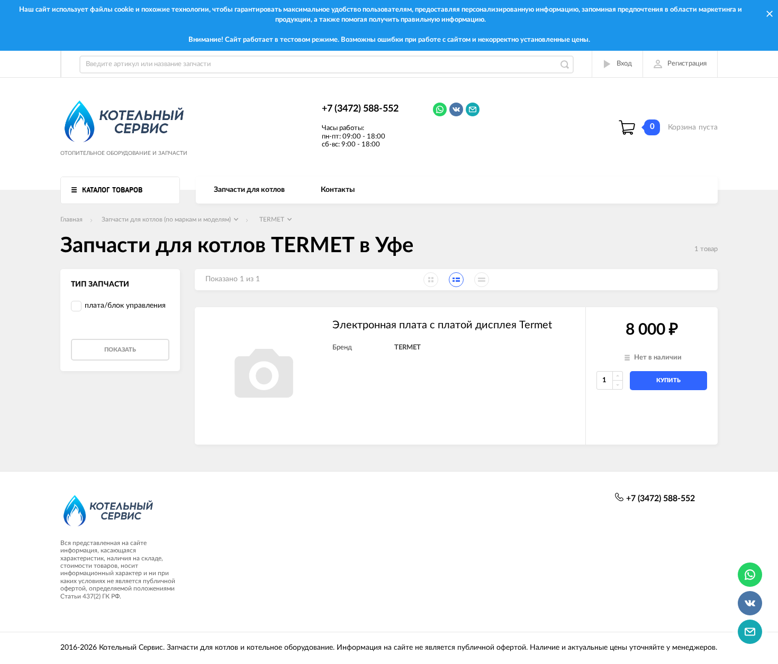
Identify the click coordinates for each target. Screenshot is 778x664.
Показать (120, 350)
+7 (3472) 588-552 (360, 109)
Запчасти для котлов (249, 189)
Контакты (338, 189)
